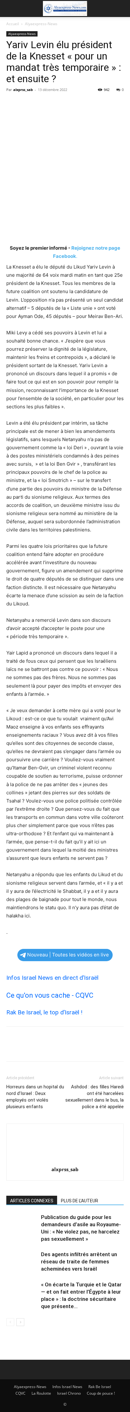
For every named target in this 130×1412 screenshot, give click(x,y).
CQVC (20, 1393)
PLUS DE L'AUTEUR (79, 1200)
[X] (27, 104)
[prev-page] (10, 1322)
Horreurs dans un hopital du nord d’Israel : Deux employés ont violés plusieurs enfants (35, 1096)
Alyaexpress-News (41, 23)
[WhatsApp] (56, 104)
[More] (71, 104)
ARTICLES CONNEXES (31, 1200)
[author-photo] (65, 1160)
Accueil (12, 23)
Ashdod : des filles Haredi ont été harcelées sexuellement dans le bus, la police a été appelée (94, 1096)
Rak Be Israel (99, 1386)
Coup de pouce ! (101, 1393)
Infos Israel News (67, 1386)
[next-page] (20, 1322)
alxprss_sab (23, 89)
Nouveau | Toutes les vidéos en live (68, 955)
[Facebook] (12, 104)
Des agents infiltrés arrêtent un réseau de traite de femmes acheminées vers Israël (79, 1261)
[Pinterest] (41, 104)
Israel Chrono (69, 1393)
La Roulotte (41, 1393)
